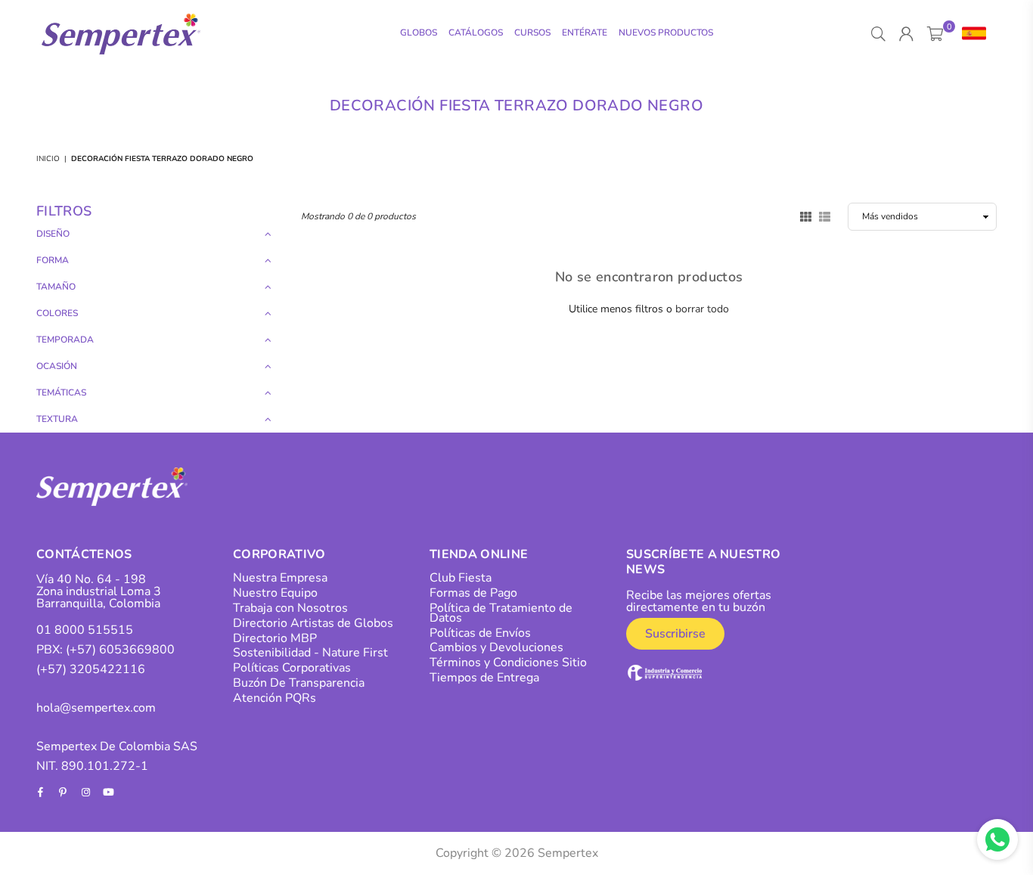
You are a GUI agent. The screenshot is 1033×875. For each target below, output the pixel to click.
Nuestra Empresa (280, 577)
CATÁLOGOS (475, 32)
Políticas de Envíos (480, 633)
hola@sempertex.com (96, 708)
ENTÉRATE (584, 32)
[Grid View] (806, 215)
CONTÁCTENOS (84, 554)
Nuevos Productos (666, 32)
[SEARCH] (878, 34)
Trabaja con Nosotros (290, 608)
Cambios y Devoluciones (496, 647)
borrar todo (702, 309)
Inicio (48, 159)
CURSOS (532, 32)
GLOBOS (418, 32)
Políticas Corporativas (292, 667)
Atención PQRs (274, 698)
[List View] (825, 215)
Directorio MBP (275, 638)
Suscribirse (675, 633)
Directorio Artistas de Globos (313, 623)
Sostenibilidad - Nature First (310, 652)
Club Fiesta (461, 577)
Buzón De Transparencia (298, 683)
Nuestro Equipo (275, 593)
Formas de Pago (473, 593)
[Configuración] (970, 34)
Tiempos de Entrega (484, 677)
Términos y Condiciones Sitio (508, 662)
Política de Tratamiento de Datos (501, 613)
